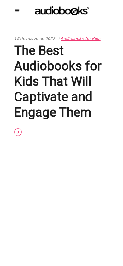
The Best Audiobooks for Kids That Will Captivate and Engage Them (58, 81)
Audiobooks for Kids (80, 38)
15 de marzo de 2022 (34, 38)
